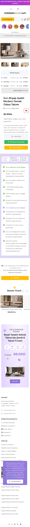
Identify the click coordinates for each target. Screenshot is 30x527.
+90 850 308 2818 (9, 423)
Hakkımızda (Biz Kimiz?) (8, 457)
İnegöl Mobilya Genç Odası (9, 514)
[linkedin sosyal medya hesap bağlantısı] (17, 524)
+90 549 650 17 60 (9, 410)
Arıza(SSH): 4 (7, 435)
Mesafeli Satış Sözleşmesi (9, 448)
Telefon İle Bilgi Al (17, 147)
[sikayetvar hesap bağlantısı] (20, 524)
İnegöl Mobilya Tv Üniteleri (9, 507)
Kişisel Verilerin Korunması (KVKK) (11, 461)
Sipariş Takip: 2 (7, 429)
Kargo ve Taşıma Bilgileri (8, 451)
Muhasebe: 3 (6, 432)
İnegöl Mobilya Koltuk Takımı (10, 499)
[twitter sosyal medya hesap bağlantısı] (14, 524)
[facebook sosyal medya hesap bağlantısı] (9, 524)
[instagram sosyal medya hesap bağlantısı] (11, 524)
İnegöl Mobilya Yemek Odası (10, 490)
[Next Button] (26, 51)
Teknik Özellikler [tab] (5, 159)
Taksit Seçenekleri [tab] (14, 159)
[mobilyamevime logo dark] (15, 13)
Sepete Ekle (17, 136)
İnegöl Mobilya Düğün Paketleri (11, 487)
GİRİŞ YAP (16, 278)
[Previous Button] (3, 51)
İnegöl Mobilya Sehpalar (8, 511)
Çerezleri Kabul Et (16, 481)
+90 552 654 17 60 (9, 413)
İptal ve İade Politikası (8, 454)
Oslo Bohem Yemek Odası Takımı (12, 309)
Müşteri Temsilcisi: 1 (9, 426)
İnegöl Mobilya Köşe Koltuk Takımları (12, 502)
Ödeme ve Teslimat (7, 444)
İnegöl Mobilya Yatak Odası (9, 495)
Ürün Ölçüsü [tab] (24, 159)
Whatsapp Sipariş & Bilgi (17, 142)
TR (17, 9)
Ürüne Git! (15, 381)
